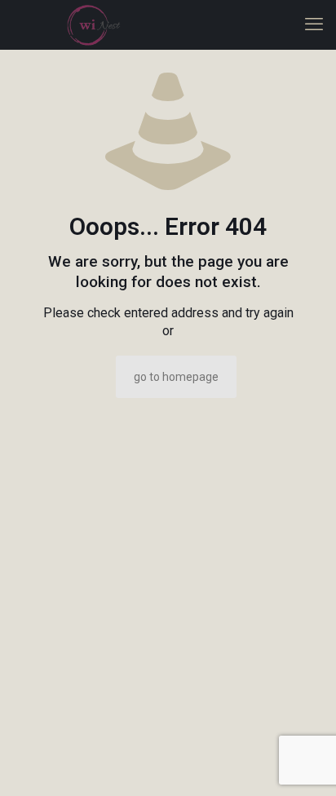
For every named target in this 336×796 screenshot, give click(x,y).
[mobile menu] (314, 24)
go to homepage (176, 376)
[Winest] (93, 24)
